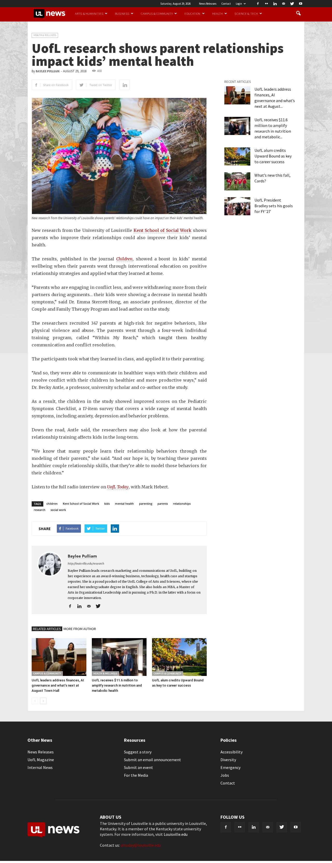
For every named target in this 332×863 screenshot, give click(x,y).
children (52, 503)
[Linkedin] (275, 3)
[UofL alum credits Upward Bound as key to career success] (179, 657)
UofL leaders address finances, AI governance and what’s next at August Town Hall (58, 685)
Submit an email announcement (152, 759)
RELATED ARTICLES (47, 628)
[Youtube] (301, 3)
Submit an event (138, 767)
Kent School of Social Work (163, 230)
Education (192, 13)
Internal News (40, 767)
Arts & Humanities (89, 13)
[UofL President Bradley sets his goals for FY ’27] (237, 206)
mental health (124, 503)
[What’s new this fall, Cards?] (237, 181)
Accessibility (231, 751)
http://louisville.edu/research (86, 563)
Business (122, 13)
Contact (226, 3)
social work (58, 510)
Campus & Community (157, 13)
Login (239, 3)
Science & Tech (246, 13)
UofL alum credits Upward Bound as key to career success (273, 156)
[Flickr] (266, 3)
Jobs (224, 775)
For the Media (136, 775)
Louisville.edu (176, 834)
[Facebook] (258, 3)
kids (107, 503)
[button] (298, 13)
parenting (145, 503)
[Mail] (283, 3)
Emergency (230, 767)
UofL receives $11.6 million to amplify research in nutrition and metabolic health (117, 685)
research (39, 510)
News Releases (207, 3)
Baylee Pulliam (47, 71)
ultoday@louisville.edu (141, 845)
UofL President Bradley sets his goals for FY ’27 (273, 205)
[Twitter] (292, 3)
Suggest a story (137, 751)
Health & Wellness (44, 35)
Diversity (228, 759)
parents (162, 503)
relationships (182, 503)
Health (217, 13)
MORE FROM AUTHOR (80, 628)
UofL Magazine (40, 759)
